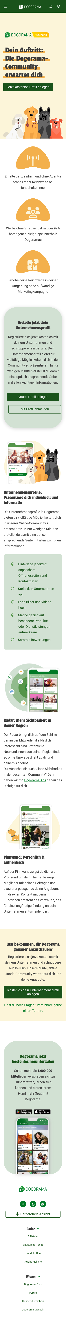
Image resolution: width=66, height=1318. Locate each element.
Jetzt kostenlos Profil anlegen (28, 87)
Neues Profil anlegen (33, 397)
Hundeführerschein (33, 1301)
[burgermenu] (5, 6)
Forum (33, 1292)
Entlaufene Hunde (33, 1244)
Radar (31, 1229)
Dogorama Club (33, 1284)
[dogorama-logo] (30, 6)
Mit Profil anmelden (35, 409)
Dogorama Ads (35, 780)
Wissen (31, 1277)
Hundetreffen (33, 1253)
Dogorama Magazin (33, 1309)
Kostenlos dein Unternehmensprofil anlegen (33, 992)
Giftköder (33, 1236)
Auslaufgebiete (33, 1261)
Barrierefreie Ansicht (35, 1214)
